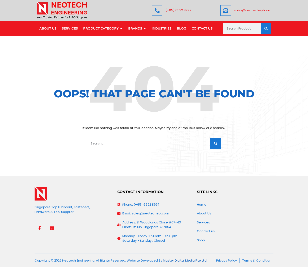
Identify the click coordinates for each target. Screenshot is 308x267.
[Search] (266, 28)
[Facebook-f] (40, 228)
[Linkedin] (52, 228)
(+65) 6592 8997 (178, 10)
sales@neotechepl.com (252, 10)
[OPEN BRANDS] (144, 28)
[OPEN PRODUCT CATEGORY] (121, 28)
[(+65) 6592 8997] (157, 10)
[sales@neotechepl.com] (225, 10)
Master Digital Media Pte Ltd (185, 260)
